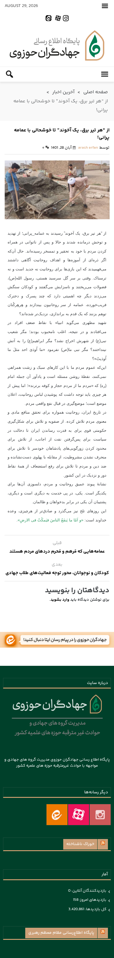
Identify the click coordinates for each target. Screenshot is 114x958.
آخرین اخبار (63, 92)
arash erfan (88, 148)
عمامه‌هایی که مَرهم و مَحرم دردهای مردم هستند (57, 551)
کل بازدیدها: (95, 909)
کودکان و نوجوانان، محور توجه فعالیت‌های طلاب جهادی (57, 573)
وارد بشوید (59, 600)
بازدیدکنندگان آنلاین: (88, 891)
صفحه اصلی (95, 92)
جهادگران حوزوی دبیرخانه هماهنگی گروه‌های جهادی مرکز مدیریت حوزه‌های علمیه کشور (57, 45)
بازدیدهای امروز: (92, 900)
